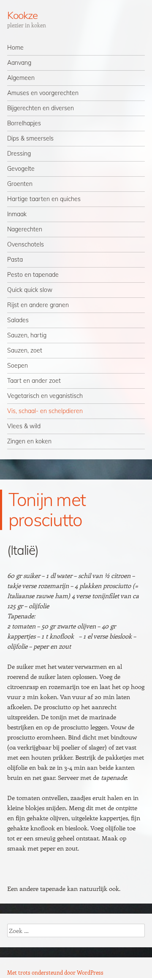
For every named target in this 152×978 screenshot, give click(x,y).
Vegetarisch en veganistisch (45, 396)
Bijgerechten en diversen (40, 108)
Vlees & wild (24, 426)
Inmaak (17, 214)
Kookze (22, 15)
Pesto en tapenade (33, 274)
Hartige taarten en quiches (44, 199)
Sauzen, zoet (24, 350)
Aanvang (19, 62)
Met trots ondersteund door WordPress (55, 972)
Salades (18, 320)
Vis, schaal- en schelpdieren (45, 411)
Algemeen (21, 78)
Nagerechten (24, 229)
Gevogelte (21, 168)
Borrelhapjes (24, 123)
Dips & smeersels (30, 138)
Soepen (17, 365)
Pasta (15, 259)
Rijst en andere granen (38, 305)
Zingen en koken (29, 441)
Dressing (19, 153)
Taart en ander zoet (34, 380)
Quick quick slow (29, 290)
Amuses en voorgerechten (43, 93)
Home (15, 47)
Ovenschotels (25, 244)
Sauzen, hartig (26, 335)
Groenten (20, 184)
